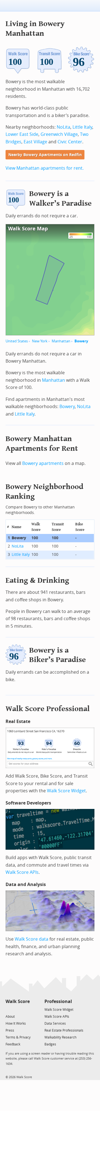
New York (40, 341)
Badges (50, 1044)
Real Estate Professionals (63, 1030)
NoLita (63, 127)
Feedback (13, 1044)
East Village (35, 141)
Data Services (55, 1023)
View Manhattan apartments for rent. (45, 168)
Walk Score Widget (66, 790)
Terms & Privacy (18, 1037)
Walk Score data (31, 939)
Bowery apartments (43, 463)
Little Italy (82, 127)
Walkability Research (60, 1037)
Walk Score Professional (48, 708)
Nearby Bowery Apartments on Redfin (45, 154)
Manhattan (61, 341)
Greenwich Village (59, 134)
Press (10, 1030)
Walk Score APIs (22, 872)
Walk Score (18, 1001)
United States (17, 341)
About (10, 1017)
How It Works (16, 1023)
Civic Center (70, 141)
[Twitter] (9, 1009)
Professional (58, 1001)
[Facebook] (17, 1009)
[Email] (26, 1009)
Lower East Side (22, 134)
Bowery (81, 341)
